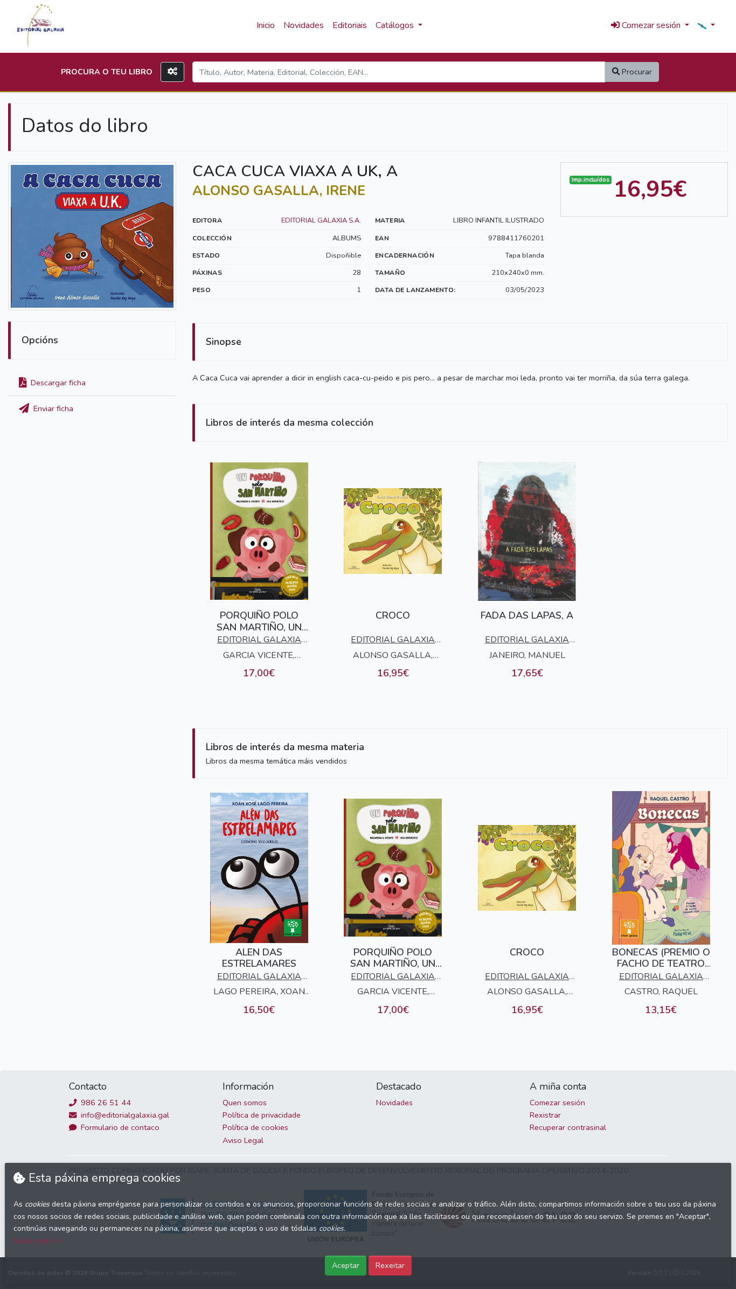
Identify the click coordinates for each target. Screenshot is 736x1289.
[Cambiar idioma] (706, 26)
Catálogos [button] (396, 25)
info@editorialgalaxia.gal (124, 1115)
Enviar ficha (52, 408)
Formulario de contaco (119, 1127)
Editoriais (349, 25)
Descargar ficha (57, 382)
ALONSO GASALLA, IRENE (278, 191)
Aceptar (345, 1265)
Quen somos (245, 1102)
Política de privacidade (262, 1115)
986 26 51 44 (105, 1102)
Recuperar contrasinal (568, 1127)
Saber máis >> (38, 1241)
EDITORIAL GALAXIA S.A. (321, 220)
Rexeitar (390, 1265)
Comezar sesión (557, 1102)
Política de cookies (255, 1127)
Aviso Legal (243, 1140)
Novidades (303, 25)
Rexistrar (545, 1115)
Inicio (265, 25)
